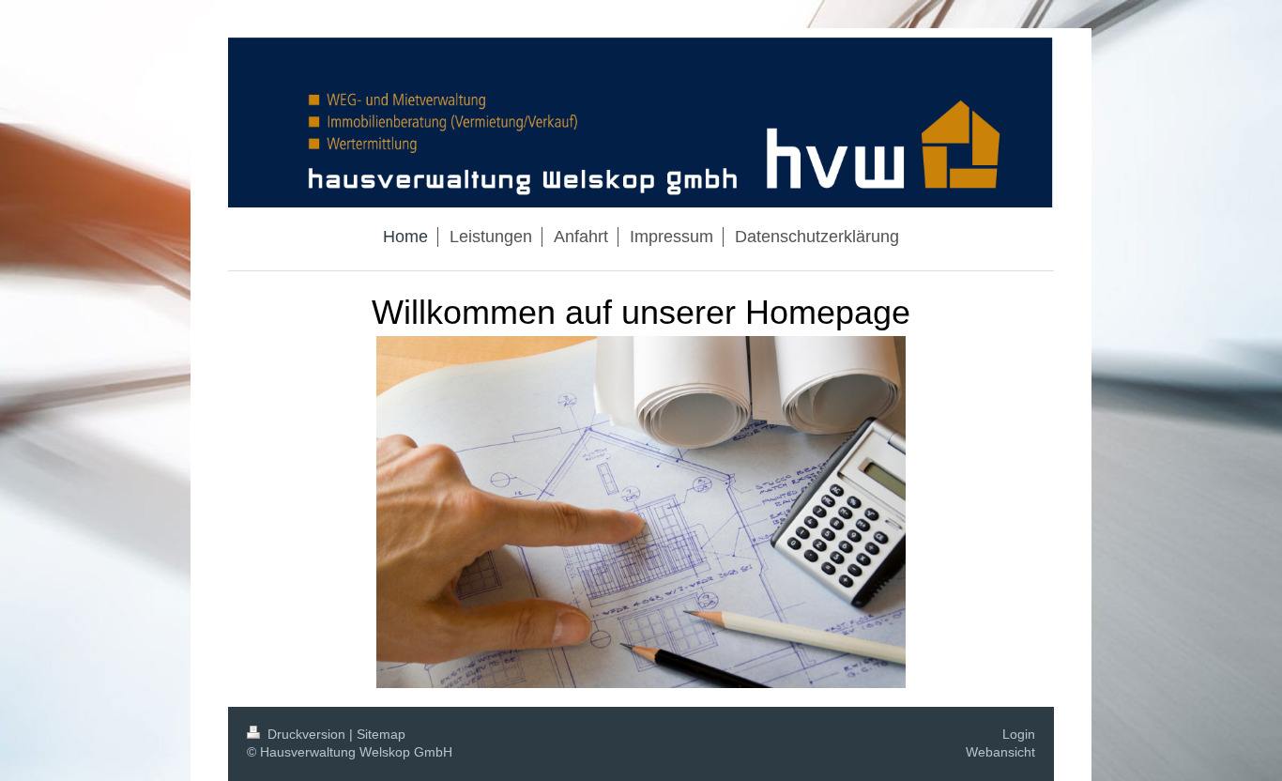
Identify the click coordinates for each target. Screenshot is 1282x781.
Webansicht (1000, 751)
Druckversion (306, 734)
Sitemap (381, 734)
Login (1018, 734)
